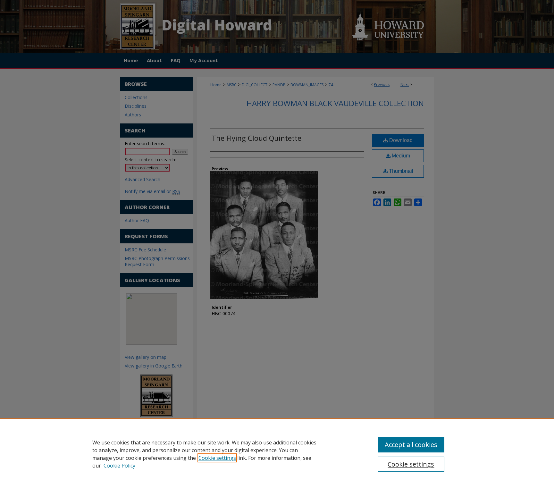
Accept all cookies (411, 444)
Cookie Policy (119, 465)
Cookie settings (217, 457)
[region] (277, 453)
